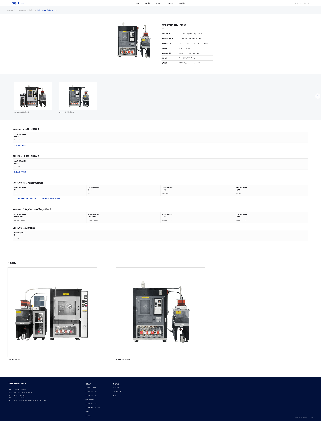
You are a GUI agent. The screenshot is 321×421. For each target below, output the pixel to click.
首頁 (137, 3)
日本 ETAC (88, 416)
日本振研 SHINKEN (91, 392)
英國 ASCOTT (89, 400)
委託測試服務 (117, 392)
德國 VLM (88, 412)
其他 (114, 396)
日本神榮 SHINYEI (90, 396)
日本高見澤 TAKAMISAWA (92, 408)
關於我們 (148, 3)
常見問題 (170, 3)
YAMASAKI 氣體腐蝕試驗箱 (25, 10)
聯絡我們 (182, 3)
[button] (99, 384)
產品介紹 (159, 3)
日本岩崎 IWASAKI (90, 388)
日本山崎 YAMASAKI (91, 404)
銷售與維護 (116, 388)
